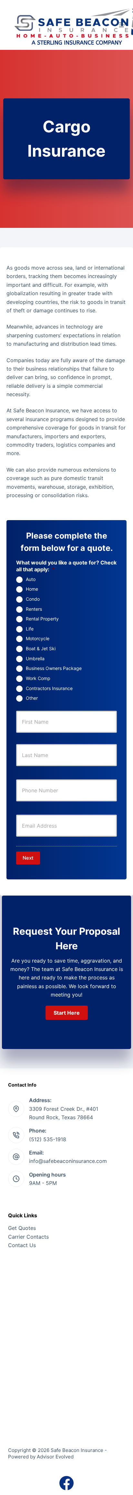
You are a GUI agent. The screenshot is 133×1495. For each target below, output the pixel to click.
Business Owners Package (54, 668)
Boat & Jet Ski (41, 648)
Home (32, 589)
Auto (31, 579)
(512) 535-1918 (47, 1139)
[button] (67, 1013)
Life (30, 628)
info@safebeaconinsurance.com (68, 1161)
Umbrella (35, 658)
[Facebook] (66, 1483)
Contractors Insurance (49, 688)
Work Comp (38, 678)
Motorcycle (37, 638)
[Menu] (122, 25)
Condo (33, 599)
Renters (34, 609)
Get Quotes (22, 1228)
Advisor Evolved (55, 1457)
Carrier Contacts (28, 1236)
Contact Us (22, 1245)
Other (32, 698)
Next (28, 858)
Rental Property (42, 618)
